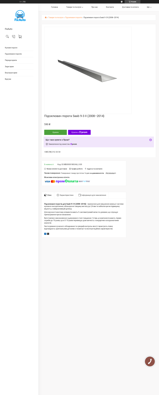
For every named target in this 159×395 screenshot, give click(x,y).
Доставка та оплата (130, 7)
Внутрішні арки (11, 73)
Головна (54, 7)
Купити (56, 132)
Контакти (110, 7)
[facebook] (45, 234)
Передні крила (11, 60)
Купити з (75, 132)
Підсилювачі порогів (13, 54)
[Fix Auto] (19, 15)
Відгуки (8, 79)
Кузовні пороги (11, 48)
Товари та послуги (73, 7)
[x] (48, 234)
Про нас (94, 7)
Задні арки (9, 67)
